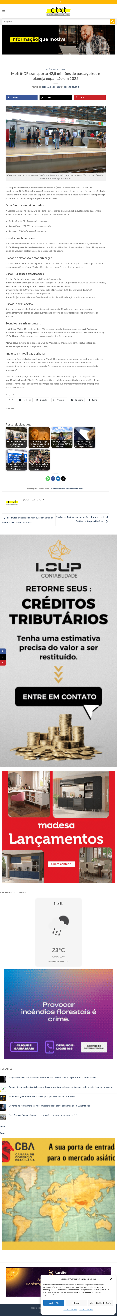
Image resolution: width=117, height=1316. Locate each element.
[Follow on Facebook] (57, 2)
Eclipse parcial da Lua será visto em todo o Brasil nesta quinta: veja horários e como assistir (52, 1077)
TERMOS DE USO (70, 1309)
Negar (76, 1303)
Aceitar (54, 1303)
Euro (2, 1133)
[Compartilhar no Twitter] (58, 478)
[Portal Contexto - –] (58, 11)
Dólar (3, 1126)
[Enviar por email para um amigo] (63, 478)
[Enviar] (112, 21)
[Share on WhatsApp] (48, 478)
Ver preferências (100, 1303)
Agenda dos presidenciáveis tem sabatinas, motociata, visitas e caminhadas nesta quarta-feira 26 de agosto (61, 1087)
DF (47, 69)
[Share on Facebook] (3, 651)
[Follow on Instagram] (60, 2)
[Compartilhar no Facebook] (53, 478)
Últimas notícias (57, 69)
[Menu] (4, 11)
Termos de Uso (38, 1308)
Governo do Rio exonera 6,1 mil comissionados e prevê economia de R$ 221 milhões (49, 1105)
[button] (111, 1278)
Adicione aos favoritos (74, 489)
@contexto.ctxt (71, 87)
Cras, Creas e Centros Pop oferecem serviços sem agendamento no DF (43, 1115)
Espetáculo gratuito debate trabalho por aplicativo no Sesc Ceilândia (42, 1096)
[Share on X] (3, 657)
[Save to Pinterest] (3, 663)
